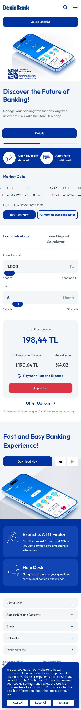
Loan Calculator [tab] (16, 236)
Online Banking (40, 22)
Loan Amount (12, 255)
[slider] (9, 273)
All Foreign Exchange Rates (57, 214)
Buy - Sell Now (19, 214)
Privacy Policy (52, 662)
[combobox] (40, 650)
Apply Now (40, 388)
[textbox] (40, 650)
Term (6, 286)
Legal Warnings (13, 662)
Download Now (28, 461)
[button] (21, 143)
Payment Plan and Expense (43, 376)
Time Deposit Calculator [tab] (58, 239)
